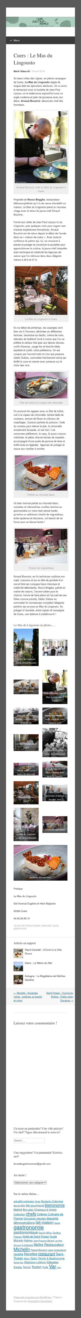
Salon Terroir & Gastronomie (48, 1258)
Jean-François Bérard (43, 1240)
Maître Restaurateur (49, 1244)
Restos (36, 925)
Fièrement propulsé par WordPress (32, 1297)
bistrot (18, 1209)
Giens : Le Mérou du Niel (38, 963)
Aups (37, 1201)
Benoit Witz (19, 1205)
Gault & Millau (45, 1232)
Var (52, 1266)
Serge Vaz (18, 1262)
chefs (31, 1214)
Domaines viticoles (35, 1218)
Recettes (30, 1253)
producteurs (60, 1249)
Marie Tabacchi (22, 71)
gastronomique (26, 1232)
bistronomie (55, 1205)
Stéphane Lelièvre (35, 1262)
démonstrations (24, 1222)
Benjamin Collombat (52, 1201)
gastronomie (20, 928)
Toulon (36, 1266)
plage (50, 1249)
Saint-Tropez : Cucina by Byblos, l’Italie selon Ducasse (59, 996)
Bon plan (28, 1209)
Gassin (57, 1223)
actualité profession (24, 1201)
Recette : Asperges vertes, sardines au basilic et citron (28, 996)
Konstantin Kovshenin (40, 1301)
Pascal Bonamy (39, 1250)
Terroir (27, 1267)
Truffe (45, 1267)
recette (18, 1254)
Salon (27, 1258)
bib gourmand (35, 1205)
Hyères (28, 1240)
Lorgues (27, 1245)
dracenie (52, 1218)
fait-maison (44, 1222)
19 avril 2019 (38, 71)
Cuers (55, 925)
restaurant (46, 1253)
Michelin (22, 1249)
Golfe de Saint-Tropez (36, 1236)
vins (59, 1267)
